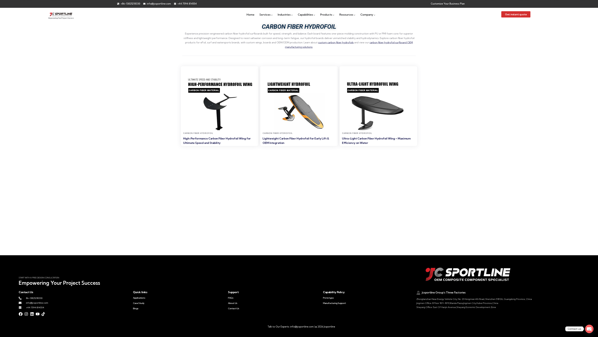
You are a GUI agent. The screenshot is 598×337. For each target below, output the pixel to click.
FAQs (230, 297)
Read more (220, 124)
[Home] (61, 14)
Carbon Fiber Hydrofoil (198, 133)
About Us (232, 303)
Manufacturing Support (334, 303)
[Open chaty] (589, 329)
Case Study (138, 303)
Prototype (328, 297)
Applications (139, 297)
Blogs (135, 308)
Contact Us (233, 308)
